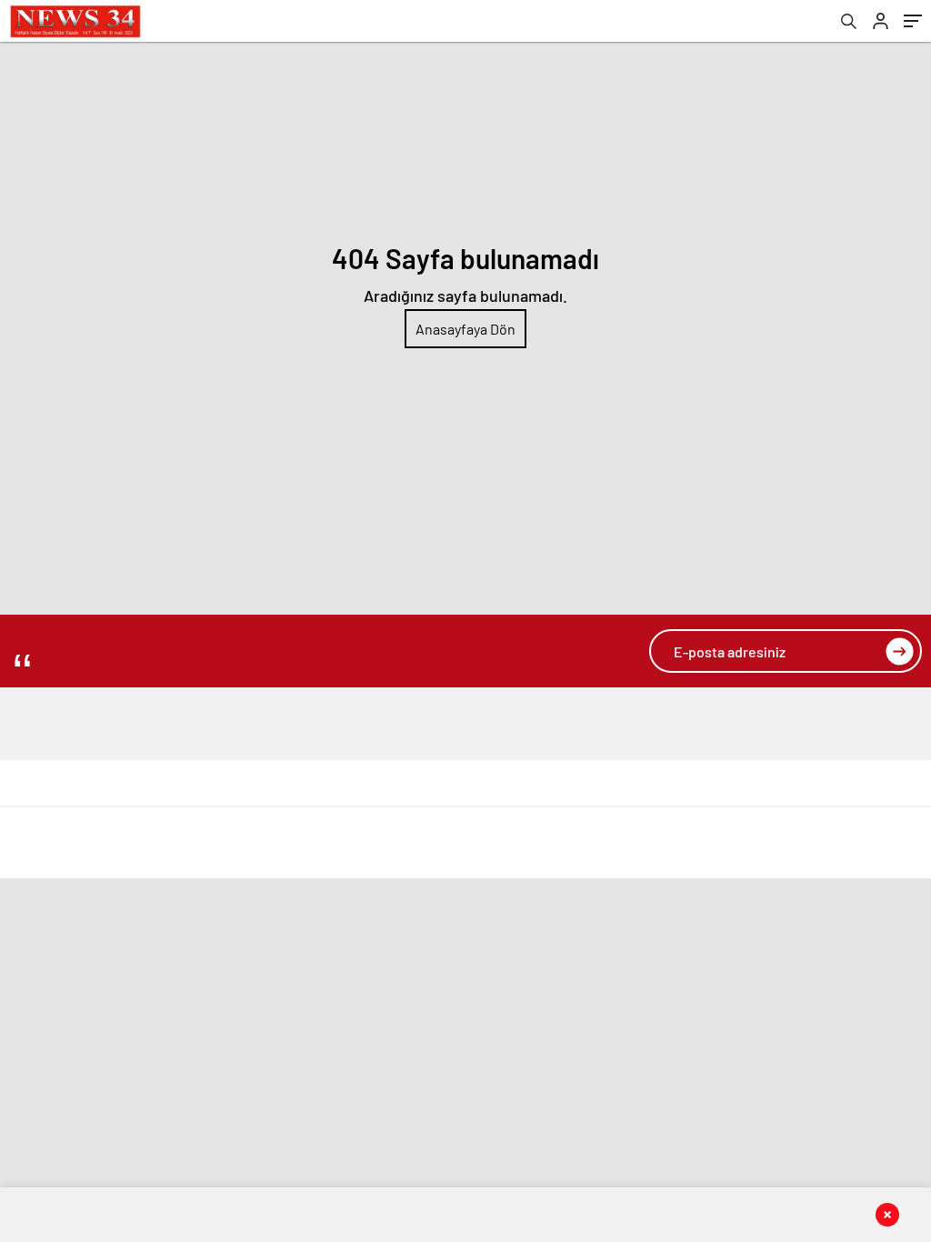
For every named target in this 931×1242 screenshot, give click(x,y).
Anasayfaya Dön (465, 328)
